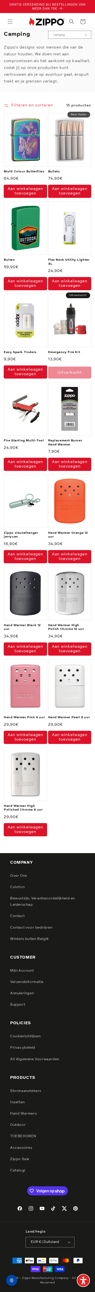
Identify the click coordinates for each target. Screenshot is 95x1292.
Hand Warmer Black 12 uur (22, 627)
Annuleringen (22, 993)
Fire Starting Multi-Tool (24, 440)
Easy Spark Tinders (20, 352)
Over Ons (18, 876)
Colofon (17, 887)
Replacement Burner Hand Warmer (65, 442)
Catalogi (17, 1170)
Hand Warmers (23, 1113)
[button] (10, 21)
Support (17, 1004)
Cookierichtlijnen (25, 1036)
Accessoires (21, 1148)
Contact (17, 916)
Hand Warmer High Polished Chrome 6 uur (23, 808)
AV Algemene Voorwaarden (34, 1059)
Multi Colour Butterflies (24, 171)
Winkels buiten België (29, 939)
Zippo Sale (19, 1159)
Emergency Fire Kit (64, 352)
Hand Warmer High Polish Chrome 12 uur (66, 627)
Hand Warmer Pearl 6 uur (69, 717)
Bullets (54, 171)
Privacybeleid (22, 1047)
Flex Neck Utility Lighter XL (69, 261)
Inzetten (17, 1102)
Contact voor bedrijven (31, 927)
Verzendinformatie (26, 982)
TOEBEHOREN (23, 1136)
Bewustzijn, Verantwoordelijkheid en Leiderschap (42, 901)
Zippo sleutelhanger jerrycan (21, 535)
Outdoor (18, 1125)
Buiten (9, 259)
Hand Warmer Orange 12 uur (68, 535)
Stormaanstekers (25, 1091)
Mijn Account (22, 970)
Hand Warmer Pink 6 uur (24, 717)
